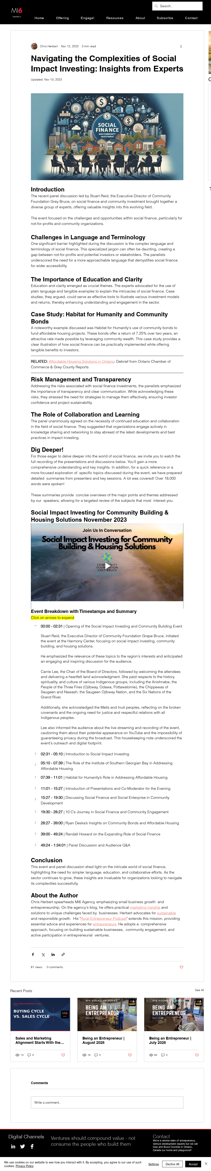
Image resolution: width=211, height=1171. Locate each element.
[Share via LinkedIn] (53, 954)
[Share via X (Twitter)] (43, 954)
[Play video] (107, 566)
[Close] (206, 1164)
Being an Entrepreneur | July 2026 (170, 1040)
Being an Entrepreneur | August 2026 (103, 1040)
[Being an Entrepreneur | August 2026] (107, 1014)
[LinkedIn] (13, 1146)
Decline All (172, 1164)
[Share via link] (63, 954)
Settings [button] (153, 1164)
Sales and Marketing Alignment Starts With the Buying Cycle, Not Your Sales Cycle (37, 1040)
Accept (193, 1164)
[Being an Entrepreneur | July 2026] (174, 1014)
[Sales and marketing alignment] (40, 1014)
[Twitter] (22, 1146)
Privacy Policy (25, 1166)
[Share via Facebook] (33, 954)
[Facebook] (32, 1146)
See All (199, 990)
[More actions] (180, 46)
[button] (62, 18)
